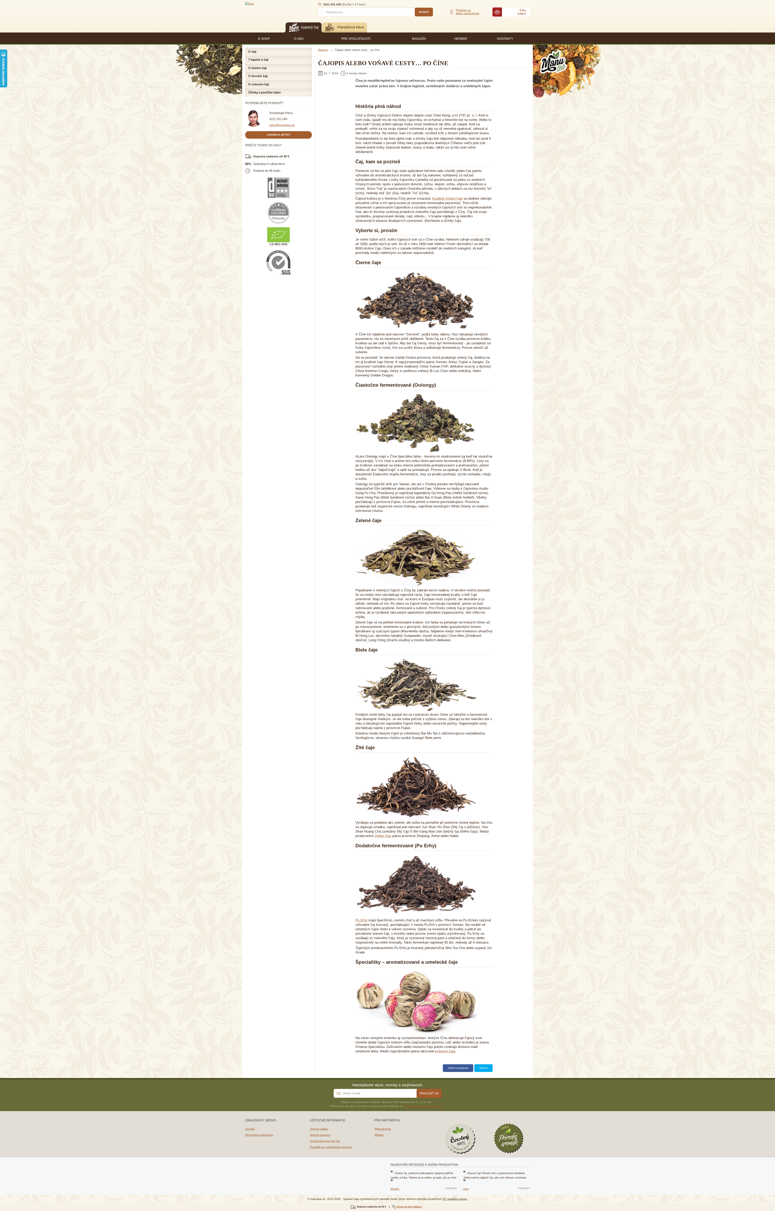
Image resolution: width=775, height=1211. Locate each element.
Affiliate (379, 1135)
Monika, (395, 1188)
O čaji (252, 51)
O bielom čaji (257, 68)
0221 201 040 (278, 119)
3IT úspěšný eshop (454, 1199)
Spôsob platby (319, 1128)
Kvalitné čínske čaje (447, 198)
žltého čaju (383, 836)
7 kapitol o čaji (258, 59)
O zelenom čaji (258, 84)
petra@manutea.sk (282, 125)
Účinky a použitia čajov (264, 92)
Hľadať (424, 12)
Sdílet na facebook (458, 1068)
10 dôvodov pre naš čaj (325, 1141)
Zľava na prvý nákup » (409, 1206)
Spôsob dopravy (320, 1135)
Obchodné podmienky (259, 1135)
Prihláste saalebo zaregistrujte (467, 11)
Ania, (466, 1188)
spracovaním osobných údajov (423, 1106)
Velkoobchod (382, 1128)
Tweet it (483, 1068)
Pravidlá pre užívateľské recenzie (331, 1147)
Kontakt (250, 1128)
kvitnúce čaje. (445, 1051)
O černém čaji (258, 76)
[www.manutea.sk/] (269, 3)
